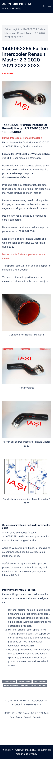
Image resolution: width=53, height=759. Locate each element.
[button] (43, 6)
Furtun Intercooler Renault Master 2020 (25, 685)
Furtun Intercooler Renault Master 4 (22, 137)
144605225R (24, 681)
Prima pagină (12, 29)
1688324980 (39, 681)
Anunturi (7, 73)
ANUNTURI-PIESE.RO (17, 4)
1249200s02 (9, 681)
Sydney (33, 753)
